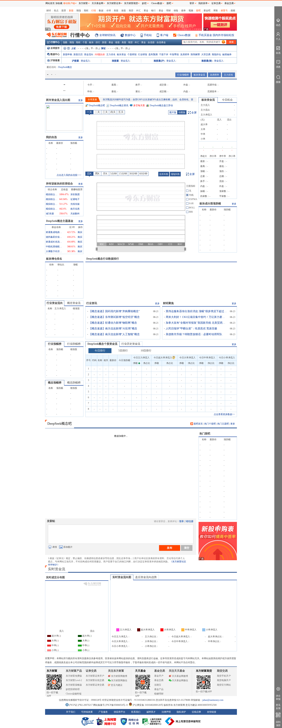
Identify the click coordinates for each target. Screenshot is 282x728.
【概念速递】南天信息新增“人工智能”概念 (114, 334)
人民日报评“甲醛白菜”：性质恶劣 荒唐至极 (191, 328)
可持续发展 (87, 712)
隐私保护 (181, 712)
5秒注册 (189, 521)
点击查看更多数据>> (224, 414)
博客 (215, 10)
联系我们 (135, 712)
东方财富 (52, 670)
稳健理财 (158, 693)
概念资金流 (74, 303)
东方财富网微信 (119, 680)
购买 (80, 232)
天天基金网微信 (180, 680)
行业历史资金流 (130, 343)
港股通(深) (206, 60)
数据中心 (130, 35)
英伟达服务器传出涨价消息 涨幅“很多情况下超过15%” (196, 311)
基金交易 (158, 680)
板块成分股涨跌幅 (210, 203)
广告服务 (103, 712)
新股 (71, 10)
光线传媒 (75, 204)
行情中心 (55, 42)
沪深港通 (55, 60)
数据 (101, 10)
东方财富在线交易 (95, 680)
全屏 (194, 112)
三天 (105, 112)
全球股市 (55, 48)
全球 (108, 10)
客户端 (164, 35)
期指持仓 (216, 54)
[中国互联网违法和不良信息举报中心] (183, 721)
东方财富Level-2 (74, 680)
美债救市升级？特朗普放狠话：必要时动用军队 (194, 334)
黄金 (146, 10)
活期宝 (157, 685)
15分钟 (123, 173)
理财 (168, 10)
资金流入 (85, 60)
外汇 (138, 10)
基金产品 (158, 689)
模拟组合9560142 (51, 194)
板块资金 (121, 54)
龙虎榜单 (184, 54)
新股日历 (78, 54)
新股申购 (67, 54)
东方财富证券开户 (95, 676)
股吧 (198, 10)
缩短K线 (175, 174)
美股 (116, 10)
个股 (84, 42)
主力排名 (110, 54)
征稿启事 (196, 712)
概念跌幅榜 (74, 382)
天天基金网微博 (180, 676)
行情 (93, 10)
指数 (65, 42)
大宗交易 (205, 54)
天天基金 (140, 670)
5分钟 (113, 173)
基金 (161, 10)
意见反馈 (278, 707)
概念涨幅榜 (54, 382)
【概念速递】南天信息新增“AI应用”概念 (113, 328)
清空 (186, 547)
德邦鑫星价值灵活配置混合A (54, 237)
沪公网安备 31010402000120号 (148, 705)
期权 (86, 10)
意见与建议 (116, 685)
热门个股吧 (210, 423)
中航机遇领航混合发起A (54, 246)
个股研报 (132, 54)
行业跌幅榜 (74, 343)
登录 (181, 521)
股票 (63, 10)
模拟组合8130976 (51, 204)
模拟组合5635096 (51, 208)
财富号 (224, 10)
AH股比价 (100, 54)
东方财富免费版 (74, 676)
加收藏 (58, 3)
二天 (97, 112)
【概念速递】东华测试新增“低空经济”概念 (114, 317)
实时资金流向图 (121, 577)
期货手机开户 (224, 676)
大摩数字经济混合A (54, 251)
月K (105, 173)
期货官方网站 (224, 685)
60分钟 (143, 173)
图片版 (172, 112)
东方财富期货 (204, 670)
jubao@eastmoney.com (212, 700)
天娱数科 (75, 213)
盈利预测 (153, 54)
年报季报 (174, 54)
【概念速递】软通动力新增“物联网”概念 (113, 322)
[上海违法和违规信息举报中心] (152, 721)
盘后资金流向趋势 (146, 577)
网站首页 (50, 3)
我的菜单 (203, 3)
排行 (98, 42)
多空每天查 (139, 105)
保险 (176, 10)
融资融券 (227, 54)
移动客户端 (69, 3)
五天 (121, 112)
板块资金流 (199, 74)
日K (89, 173)
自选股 (151, 42)
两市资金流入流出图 (58, 100)
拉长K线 (163, 174)
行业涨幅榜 (183, 74)
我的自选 (51, 137)
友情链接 (211, 712)
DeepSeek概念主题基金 (59, 221)
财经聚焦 (168, 303)
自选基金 (161, 42)
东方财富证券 (114, 3)
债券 (183, 10)
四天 (113, 112)
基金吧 (207, 10)
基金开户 (158, 676)
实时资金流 (56, 569)
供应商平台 (119, 712)
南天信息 (75, 208)
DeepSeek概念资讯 (119, 105)
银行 (153, 10)
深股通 (115, 60)
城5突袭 (50, 213)
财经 (48, 10)
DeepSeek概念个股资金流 (102, 343)
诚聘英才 (151, 712)
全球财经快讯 (107, 35)
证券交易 (216, 3)
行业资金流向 (55, 303)
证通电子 (75, 199)
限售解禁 (195, 54)
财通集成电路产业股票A (54, 232)
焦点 (56, 10)
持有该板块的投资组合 (59, 183)
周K (97, 173)
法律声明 (166, 712)
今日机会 (227, 99)
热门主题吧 (223, 423)
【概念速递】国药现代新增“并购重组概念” (114, 311)
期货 (131, 10)
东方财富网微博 (119, 676)
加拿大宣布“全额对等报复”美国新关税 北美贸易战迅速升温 (196, 322)
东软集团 (75, 194)
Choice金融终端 (73, 693)
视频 (191, 10)
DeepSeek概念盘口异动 (161, 105)
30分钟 (133, 173)
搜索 (233, 10)
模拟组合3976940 (51, 199)
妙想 (144, 3)
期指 (78, 10)
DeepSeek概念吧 (97, 105)
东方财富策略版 (74, 685)
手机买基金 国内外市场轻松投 (216, 35)
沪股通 (75, 60)
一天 (89, 112)
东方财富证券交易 (95, 685)
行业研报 (142, 54)
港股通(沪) (159, 60)
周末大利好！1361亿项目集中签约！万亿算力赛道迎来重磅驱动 (196, 317)
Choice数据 (184, 35)
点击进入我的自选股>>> (69, 175)
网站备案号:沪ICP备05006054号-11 (111, 705)
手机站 (148, 35)
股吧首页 (198, 423)
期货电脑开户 (224, 680)
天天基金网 (97, 3)
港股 (123, 10)
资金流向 (88, 54)
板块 (91, 42)
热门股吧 (205, 433)
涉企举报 (278, 697)
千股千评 (163, 54)
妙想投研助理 (73, 689)
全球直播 (92, 99)
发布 (169, 547)
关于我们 (70, 712)
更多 (80, 100)
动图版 (181, 112)
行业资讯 (91, 303)
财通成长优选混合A (54, 241)
